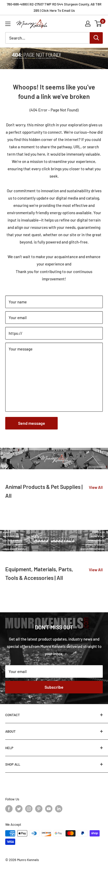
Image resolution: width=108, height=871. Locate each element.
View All (96, 487)
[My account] (87, 23)
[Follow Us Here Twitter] (19, 808)
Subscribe (54, 687)
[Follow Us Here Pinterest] (38, 808)
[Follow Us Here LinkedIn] (58, 808)
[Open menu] (7, 24)
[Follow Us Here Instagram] (29, 808)
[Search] (96, 38)
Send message (31, 423)
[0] (98, 23)
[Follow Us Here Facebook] (9, 808)
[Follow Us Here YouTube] (48, 808)
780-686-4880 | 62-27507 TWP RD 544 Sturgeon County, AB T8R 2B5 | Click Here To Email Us (54, 7)
